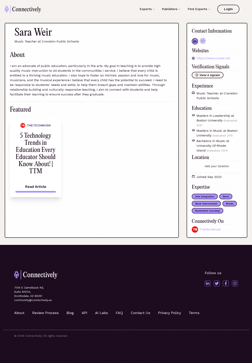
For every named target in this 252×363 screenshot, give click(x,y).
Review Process (45, 313)
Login (228, 9)
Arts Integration (204, 196)
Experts (146, 9)
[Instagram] (235, 283)
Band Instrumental (206, 203)
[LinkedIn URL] (195, 41)
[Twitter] (217, 283)
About (19, 313)
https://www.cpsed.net (213, 58)
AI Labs (101, 313)
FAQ (119, 313)
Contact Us (140, 313)
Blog (70, 313)
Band (226, 196)
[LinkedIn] (208, 283)
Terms (194, 313)
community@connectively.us (33, 300)
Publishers (169, 9)
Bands (229, 203)
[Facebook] (226, 283)
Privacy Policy (169, 313)
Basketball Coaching (207, 210)
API (84, 313)
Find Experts (197, 9)
